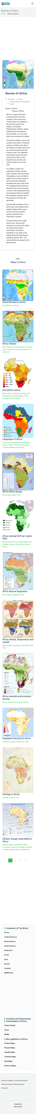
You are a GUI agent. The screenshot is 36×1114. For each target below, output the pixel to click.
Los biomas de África (20, 1080)
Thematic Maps (10, 1057)
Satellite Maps (9, 1052)
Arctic (6, 955)
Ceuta (6, 1030)
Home (3, 14)
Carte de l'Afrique (18, 1084)
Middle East (8, 973)
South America (10, 946)
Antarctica (8, 950)
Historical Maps (10, 1066)
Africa (6, 932)
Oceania (7, 968)
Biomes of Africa (18, 111)
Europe (7, 964)
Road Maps (8, 1061)
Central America (10, 937)
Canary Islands (9, 1025)
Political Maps (9, 1043)
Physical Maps (9, 1048)
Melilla (6, 1034)
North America (9, 941)
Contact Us (4, 1088)
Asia (6, 959)
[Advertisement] (18, 37)
